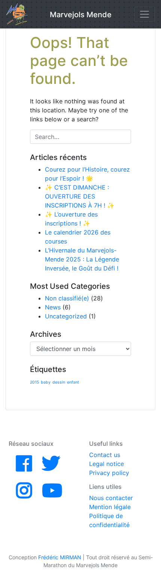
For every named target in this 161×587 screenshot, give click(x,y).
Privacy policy (109, 472)
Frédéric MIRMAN (59, 557)
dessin (58, 382)
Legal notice (106, 464)
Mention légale (110, 507)
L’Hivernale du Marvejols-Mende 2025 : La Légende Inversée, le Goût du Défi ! (82, 259)
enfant (73, 382)
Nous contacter (111, 498)
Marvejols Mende (81, 14)
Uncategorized (66, 316)
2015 (34, 382)
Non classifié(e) (67, 298)
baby (46, 382)
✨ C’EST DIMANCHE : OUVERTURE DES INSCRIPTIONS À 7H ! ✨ (80, 196)
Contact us (104, 455)
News (53, 307)
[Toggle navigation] (144, 14)
